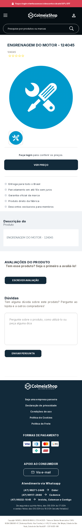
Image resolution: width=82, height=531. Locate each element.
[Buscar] (71, 28)
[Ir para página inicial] (39, 15)
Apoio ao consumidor (41, 463)
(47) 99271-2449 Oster (41, 490)
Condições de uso (41, 411)
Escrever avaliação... (26, 280)
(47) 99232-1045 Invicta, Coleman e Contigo (41, 499)
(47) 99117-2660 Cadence (41, 494)
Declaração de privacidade (41, 405)
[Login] (75, 15)
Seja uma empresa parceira (41, 399)
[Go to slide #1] (16, 138)
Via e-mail (43, 472)
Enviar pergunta (23, 353)
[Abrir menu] (5, 15)
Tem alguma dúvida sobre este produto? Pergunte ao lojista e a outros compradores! (41, 304)
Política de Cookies (41, 417)
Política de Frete (41, 423)
